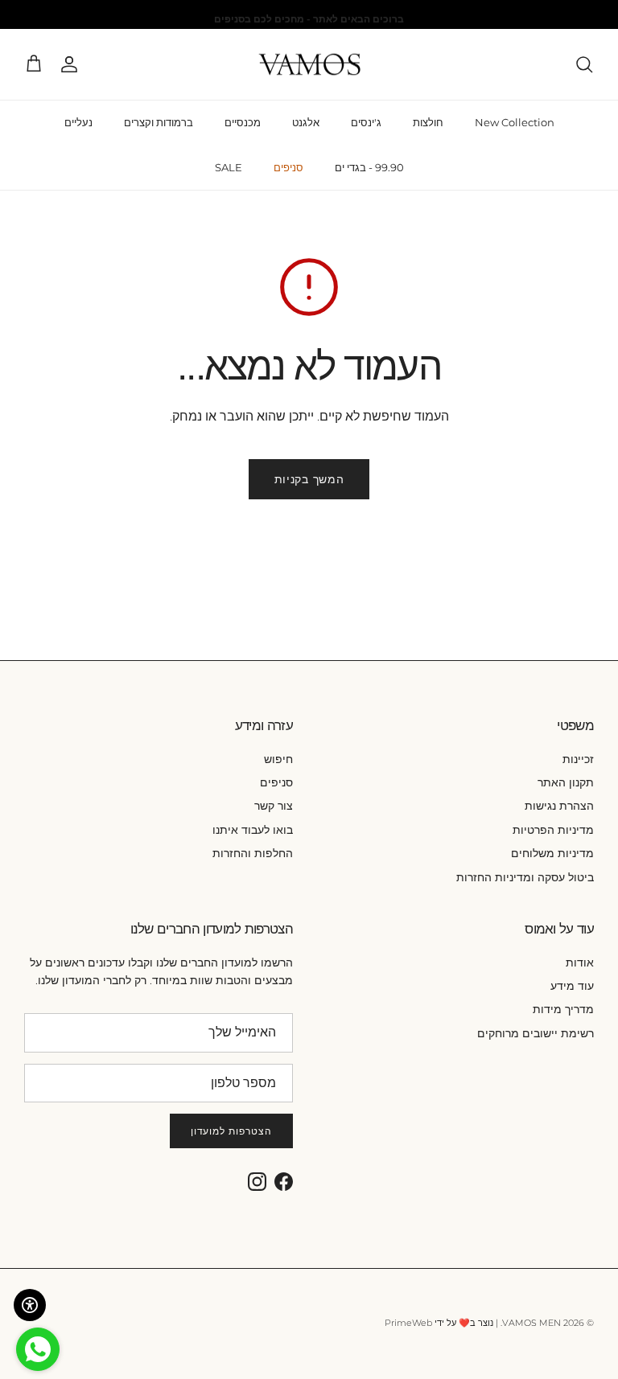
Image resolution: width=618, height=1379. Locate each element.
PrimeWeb (408, 1322)
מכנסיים (243, 122)
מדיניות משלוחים (552, 853)
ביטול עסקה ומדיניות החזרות (525, 877)
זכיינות (578, 759)
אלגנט (305, 122)
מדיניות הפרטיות (553, 830)
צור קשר (273, 805)
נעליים (78, 122)
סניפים (288, 167)
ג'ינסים (366, 122)
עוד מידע (572, 986)
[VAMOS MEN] (309, 64)
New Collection (514, 122)
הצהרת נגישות (559, 805)
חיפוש (278, 759)
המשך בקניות (309, 479)
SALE (228, 167)
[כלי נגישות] (30, 1305)
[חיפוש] (584, 64)
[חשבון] (72, 64)
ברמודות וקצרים (158, 122)
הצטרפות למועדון (231, 1131)
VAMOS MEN (531, 1322)
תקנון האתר (566, 782)
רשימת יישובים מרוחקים (535, 1033)
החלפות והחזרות (252, 853)
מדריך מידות (563, 1009)
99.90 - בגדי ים (369, 167)
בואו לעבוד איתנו (252, 830)
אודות (580, 962)
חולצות (428, 122)
